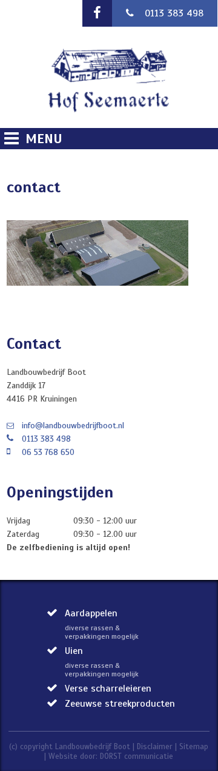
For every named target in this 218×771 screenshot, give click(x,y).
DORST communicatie (136, 756)
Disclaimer (155, 747)
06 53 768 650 (48, 452)
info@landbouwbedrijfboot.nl (73, 425)
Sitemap (193, 747)
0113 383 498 (174, 13)
